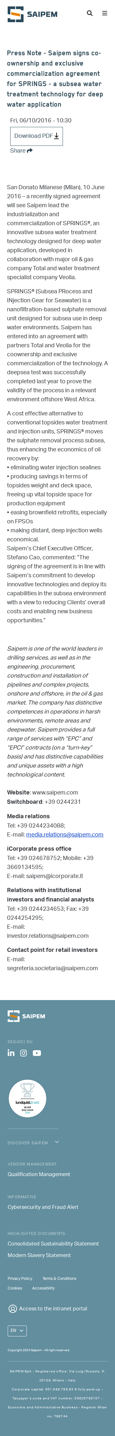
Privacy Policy (20, 1278)
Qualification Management (39, 1175)
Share (18, 151)
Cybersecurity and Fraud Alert (43, 1208)
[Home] (35, 14)
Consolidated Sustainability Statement (53, 1244)
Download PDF (34, 136)
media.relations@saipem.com (64, 835)
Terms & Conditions (59, 1278)
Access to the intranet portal (53, 1309)
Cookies (15, 1288)
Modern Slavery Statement (39, 1256)
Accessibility (43, 1288)
